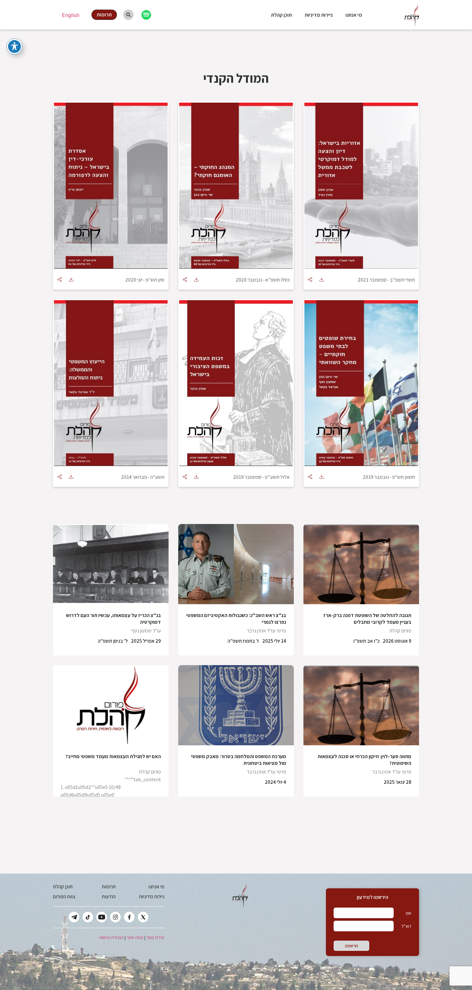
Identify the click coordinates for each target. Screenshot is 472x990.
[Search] (128, 15)
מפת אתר (135, 937)
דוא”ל (406, 926)
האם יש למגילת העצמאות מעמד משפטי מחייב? (113, 756)
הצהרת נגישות (111, 937)
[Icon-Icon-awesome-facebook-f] (129, 917)
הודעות (109, 896)
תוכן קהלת (281, 15)
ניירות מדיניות (319, 15)
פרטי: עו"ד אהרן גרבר (266, 630)
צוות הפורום (64, 896)
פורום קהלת (400, 630)
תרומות (109, 886)
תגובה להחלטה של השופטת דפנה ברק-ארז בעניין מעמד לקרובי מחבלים (367, 618)
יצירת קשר (155, 937)
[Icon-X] (143, 917)
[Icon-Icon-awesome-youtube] (101, 917)
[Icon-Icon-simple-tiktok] (88, 917)
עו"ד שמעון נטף (146, 630)
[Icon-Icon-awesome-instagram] (115, 917)
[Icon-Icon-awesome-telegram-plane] (74, 917)
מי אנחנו (353, 15)
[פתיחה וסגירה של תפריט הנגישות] (14, 46)
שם (408, 913)
